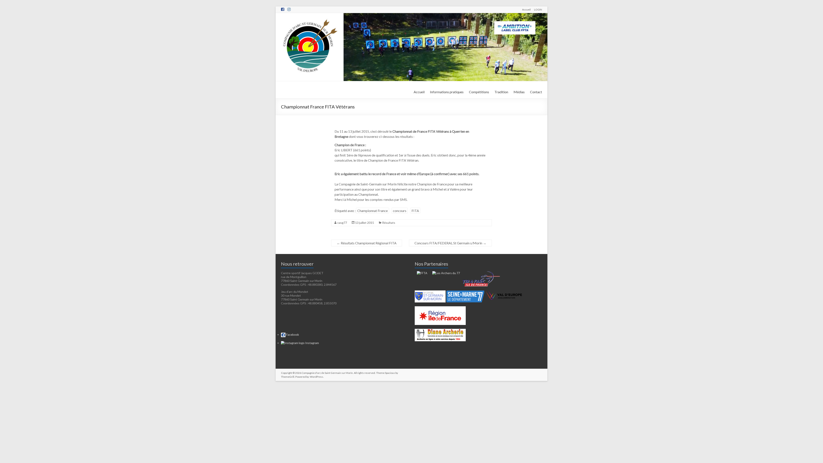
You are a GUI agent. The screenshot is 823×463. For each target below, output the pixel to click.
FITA (415, 211)
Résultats (388, 222)
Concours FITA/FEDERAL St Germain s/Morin (450, 243)
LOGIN (538, 9)
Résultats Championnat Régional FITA (366, 243)
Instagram (312, 343)
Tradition (501, 92)
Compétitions (479, 92)
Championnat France (372, 211)
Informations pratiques (447, 92)
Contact (536, 92)
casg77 (342, 222)
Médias (519, 92)
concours (399, 211)
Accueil (526, 9)
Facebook (292, 334)
